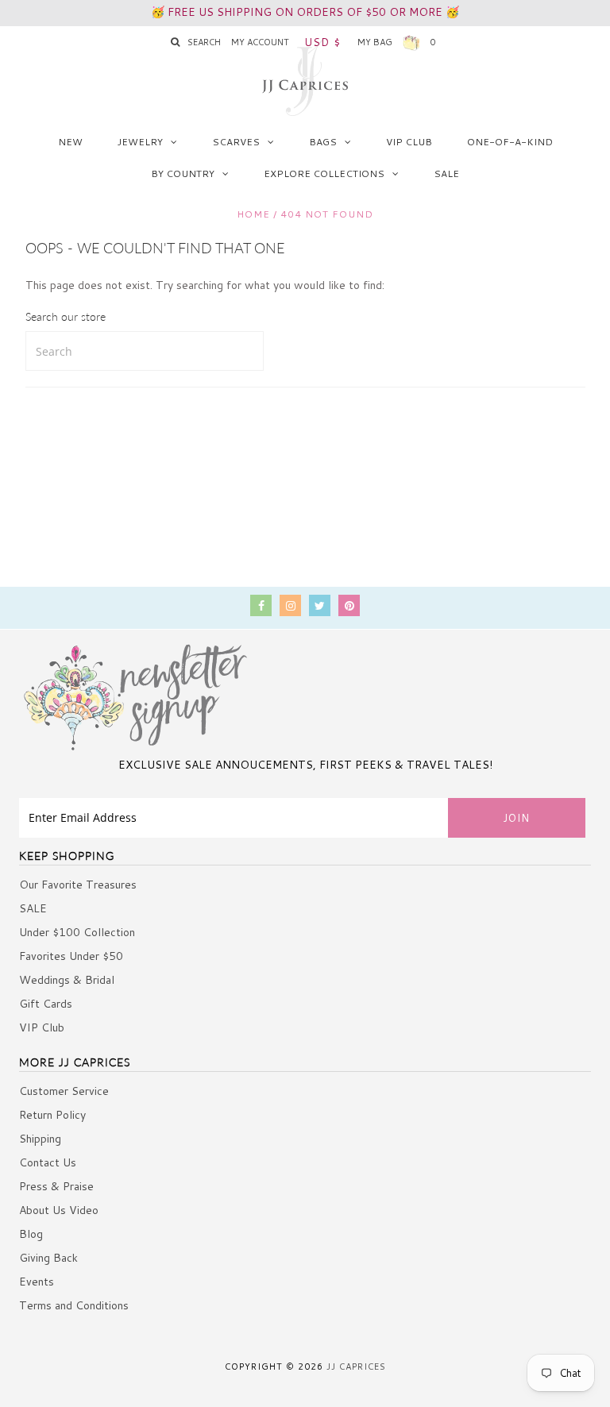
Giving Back (48, 1258)
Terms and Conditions (74, 1305)
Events (36, 1281)
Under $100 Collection (77, 932)
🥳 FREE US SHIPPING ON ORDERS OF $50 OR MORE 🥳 (305, 12)
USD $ (322, 42)
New (70, 141)
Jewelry (140, 141)
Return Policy (52, 1115)
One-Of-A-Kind (510, 141)
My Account (260, 42)
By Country (182, 173)
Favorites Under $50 (71, 956)
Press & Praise (56, 1186)
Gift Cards (45, 1004)
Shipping (40, 1139)
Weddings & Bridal (66, 980)
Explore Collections (324, 173)
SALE (446, 173)
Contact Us (47, 1162)
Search (204, 42)
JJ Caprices (356, 1366)
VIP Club (409, 141)
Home (253, 214)
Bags (323, 141)
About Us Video (58, 1210)
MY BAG (396, 42)
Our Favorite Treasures (78, 884)
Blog (31, 1234)
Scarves (236, 141)
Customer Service (64, 1091)
